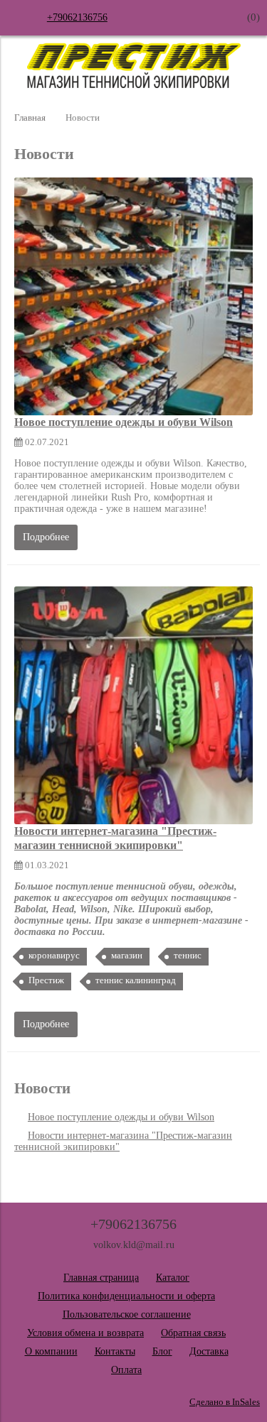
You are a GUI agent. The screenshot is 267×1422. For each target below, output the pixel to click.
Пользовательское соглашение (127, 1314)
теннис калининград (135, 980)
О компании (51, 1351)
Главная (30, 118)
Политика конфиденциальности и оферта (126, 1296)
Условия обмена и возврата (85, 1333)
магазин (126, 956)
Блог (162, 1351)
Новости (42, 1088)
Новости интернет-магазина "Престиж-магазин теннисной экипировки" (115, 838)
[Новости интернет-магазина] (133, 705)
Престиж (46, 980)
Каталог (172, 1277)
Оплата (126, 1369)
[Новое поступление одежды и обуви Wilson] (133, 296)
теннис (187, 956)
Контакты (115, 1351)
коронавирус (54, 956)
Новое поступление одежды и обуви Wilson (123, 422)
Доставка (209, 1351)
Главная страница (101, 1277)
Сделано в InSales (224, 1402)
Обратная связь (193, 1333)
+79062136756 (77, 17)
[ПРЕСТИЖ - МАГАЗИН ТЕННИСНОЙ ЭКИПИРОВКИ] (134, 85)
